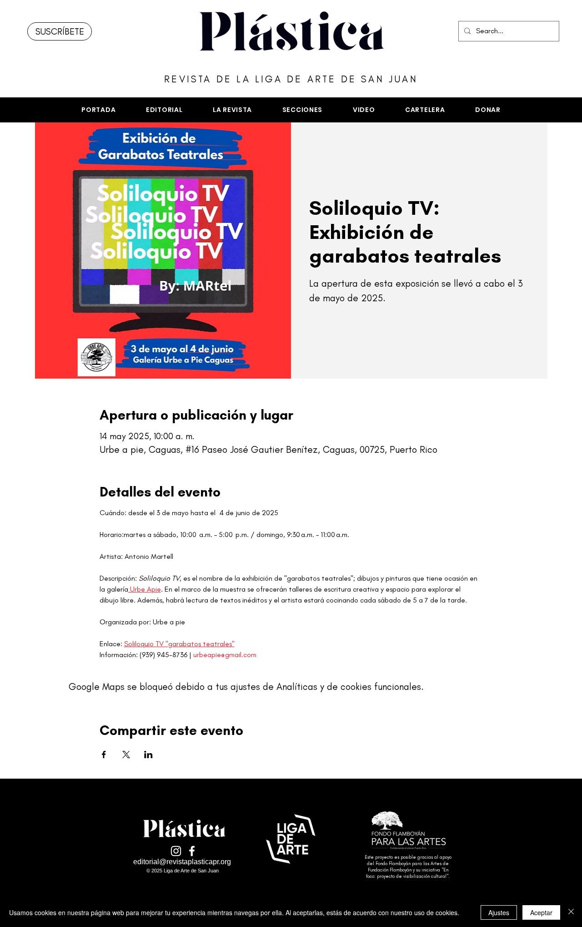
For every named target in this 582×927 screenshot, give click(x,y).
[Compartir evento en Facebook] (104, 754)
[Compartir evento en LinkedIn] (148, 754)
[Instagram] (176, 851)
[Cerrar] (571, 912)
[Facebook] (192, 851)
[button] (302, 110)
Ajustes (498, 912)
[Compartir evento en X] (126, 754)
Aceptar (541, 912)
